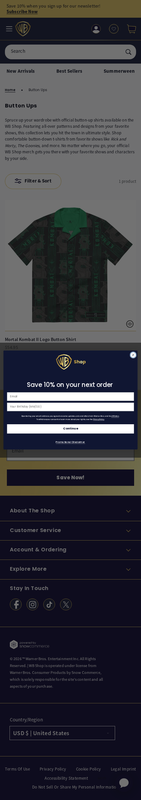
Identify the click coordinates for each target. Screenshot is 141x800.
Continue (70, 428)
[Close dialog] (133, 355)
